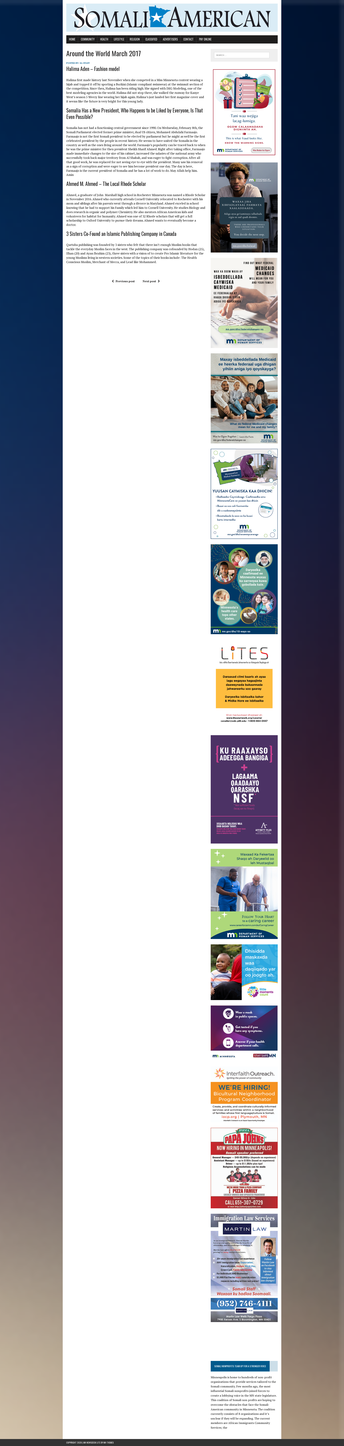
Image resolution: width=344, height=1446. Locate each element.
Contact (188, 39)
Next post (149, 281)
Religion (135, 39)
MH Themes (109, 1442)
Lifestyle (119, 39)
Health (104, 39)
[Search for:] (241, 55)
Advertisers (170, 39)
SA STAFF (85, 63)
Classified (151, 39)
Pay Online (205, 39)
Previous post (125, 281)
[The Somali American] (172, 18)
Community (88, 39)
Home (72, 39)
